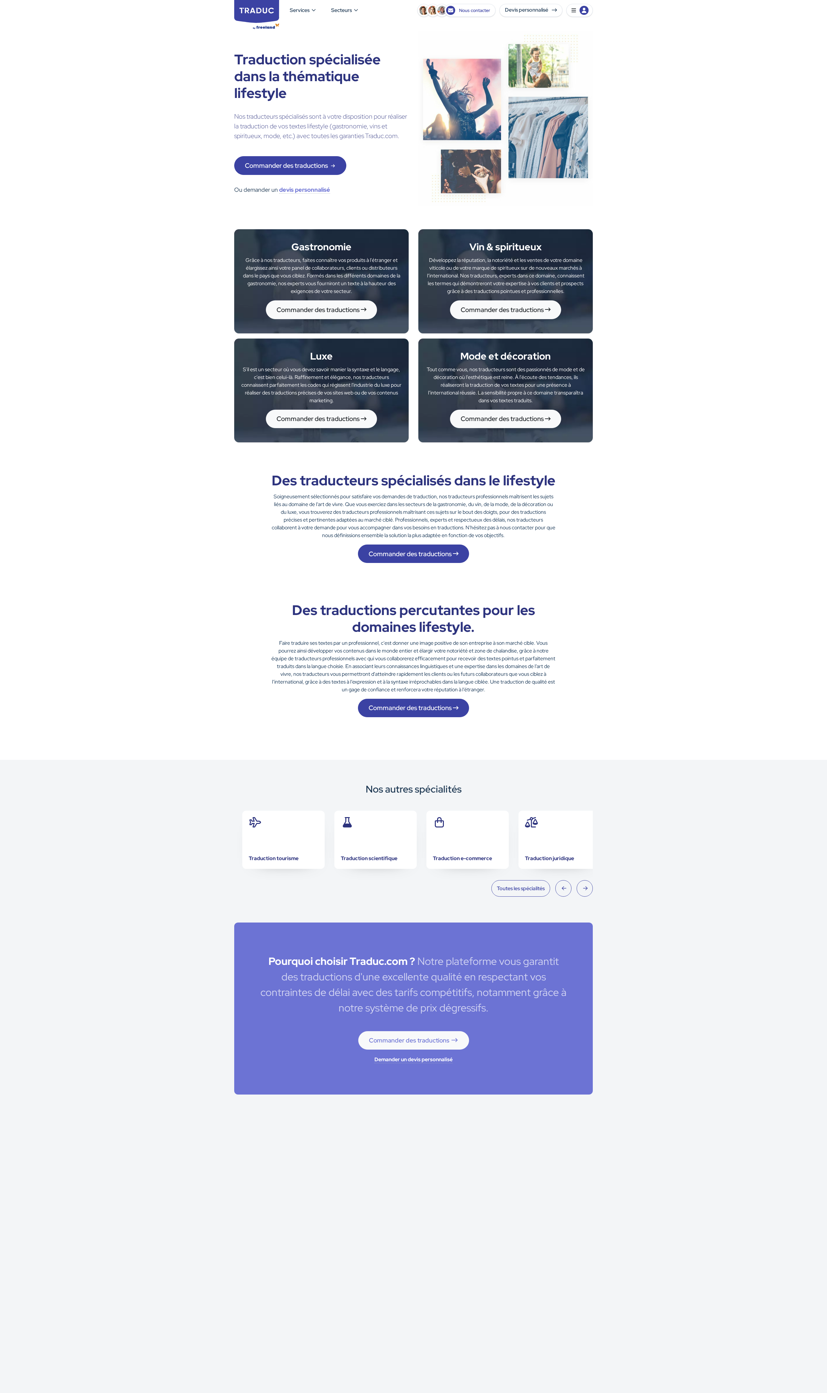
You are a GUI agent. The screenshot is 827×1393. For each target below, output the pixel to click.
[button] (579, 10)
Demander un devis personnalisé (413, 1059)
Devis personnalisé (527, 9)
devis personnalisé (304, 189)
